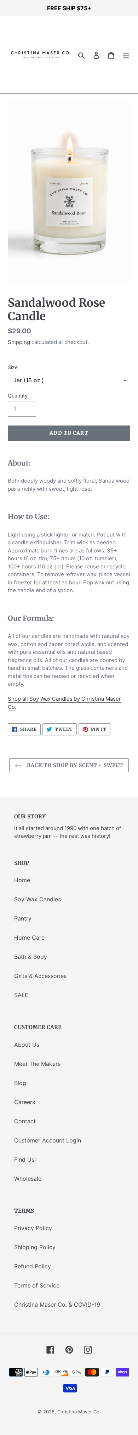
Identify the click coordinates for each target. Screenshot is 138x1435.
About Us (26, 1044)
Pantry (22, 918)
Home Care (29, 937)
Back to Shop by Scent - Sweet (74, 765)
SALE (21, 995)
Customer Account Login (47, 1140)
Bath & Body (30, 956)
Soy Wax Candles (37, 899)
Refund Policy (32, 1266)
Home (22, 880)
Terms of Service (36, 1285)
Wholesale (27, 1178)
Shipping (19, 342)
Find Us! (25, 1159)
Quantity (18, 396)
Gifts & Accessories (40, 975)
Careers (24, 1102)
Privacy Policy (33, 1227)
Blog (20, 1082)
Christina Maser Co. (79, 1411)
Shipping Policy (35, 1247)
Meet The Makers (37, 1063)
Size (13, 367)
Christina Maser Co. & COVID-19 (57, 1304)
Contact (25, 1121)
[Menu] (126, 55)
